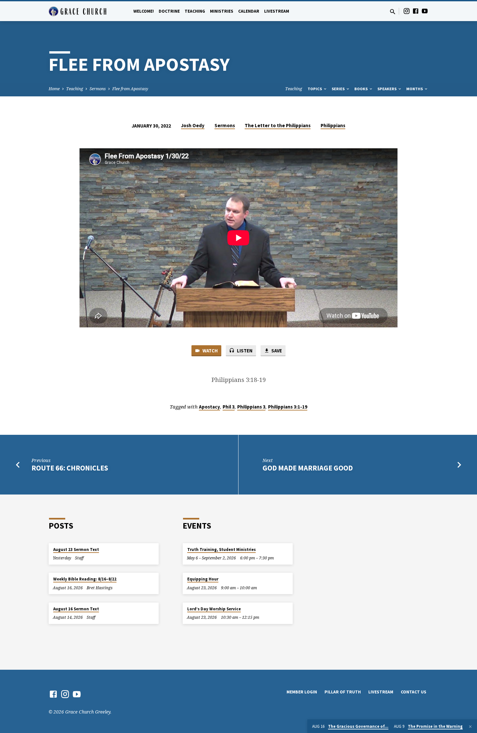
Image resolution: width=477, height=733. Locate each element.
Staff (79, 558)
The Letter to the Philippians (278, 125)
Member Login (302, 692)
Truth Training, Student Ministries (221, 549)
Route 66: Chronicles (69, 467)
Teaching (195, 11)
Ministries (221, 11)
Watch (210, 351)
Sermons (98, 89)
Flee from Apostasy (130, 89)
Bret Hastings (100, 588)
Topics (315, 88)
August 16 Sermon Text (76, 609)
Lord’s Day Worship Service (214, 609)
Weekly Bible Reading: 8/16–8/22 (84, 579)
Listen (244, 351)
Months (415, 88)
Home (54, 89)
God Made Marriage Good (308, 467)
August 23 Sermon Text (76, 549)
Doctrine (169, 11)
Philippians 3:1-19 (287, 407)
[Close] (470, 726)
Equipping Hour (202, 579)
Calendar (248, 11)
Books (361, 88)
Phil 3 (229, 407)
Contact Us (413, 692)
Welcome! (143, 11)
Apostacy (209, 407)
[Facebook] (415, 11)
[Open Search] (392, 11)
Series (339, 88)
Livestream (276, 11)
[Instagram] (406, 11)
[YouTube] (424, 11)
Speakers (387, 88)
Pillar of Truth (342, 692)
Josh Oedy (192, 125)
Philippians (333, 125)
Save (276, 351)
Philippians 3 (251, 407)
